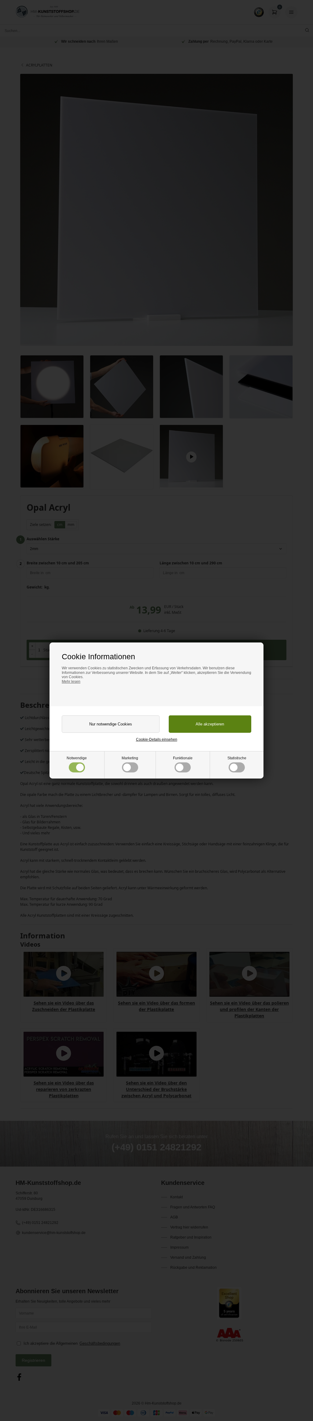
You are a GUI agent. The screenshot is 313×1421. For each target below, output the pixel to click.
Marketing (130, 758)
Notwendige (77, 758)
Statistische (236, 758)
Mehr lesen (71, 681)
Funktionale (183, 758)
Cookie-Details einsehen (156, 739)
